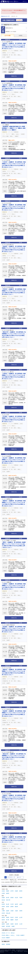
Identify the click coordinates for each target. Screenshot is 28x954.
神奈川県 (8, 900)
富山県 (7, 904)
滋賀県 (7, 910)
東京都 (3, 900)
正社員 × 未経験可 (20, 935)
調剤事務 (8, 944)
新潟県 (3, 904)
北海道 (3, 891)
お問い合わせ (20, 951)
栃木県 (7, 897)
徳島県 (3, 919)
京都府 (11, 910)
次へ (18, 877)
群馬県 (11, 897)
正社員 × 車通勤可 (6, 937)
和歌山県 (8, 913)
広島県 (16, 917)
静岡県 (11, 906)
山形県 (3, 893)
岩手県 (11, 891)
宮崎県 (3, 926)
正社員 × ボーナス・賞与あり (8, 932)
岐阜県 (7, 906)
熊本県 (16, 924)
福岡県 (3, 924)
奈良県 (3, 913)
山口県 (20, 917)
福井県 (16, 904)
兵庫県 (20, 910)
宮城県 (16, 891)
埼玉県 (16, 897)
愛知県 (16, 906)
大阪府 (16, 910)
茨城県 (3, 897)
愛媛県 (11, 919)
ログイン (25, 1)
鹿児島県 (8, 926)
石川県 (11, 904)
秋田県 (20, 891)
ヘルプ (15, 951)
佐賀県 (7, 924)
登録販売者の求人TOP (5, 16)
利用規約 (13, 950)
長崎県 (11, 924)
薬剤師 (3, 944)
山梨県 (20, 904)
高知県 (16, 919)
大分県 (20, 924)
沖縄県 (13, 926)
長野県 (3, 906)
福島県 (7, 893)
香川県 (7, 919)
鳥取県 (3, 917)
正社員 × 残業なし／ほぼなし (8, 935)
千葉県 (20, 897)
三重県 (3, 910)
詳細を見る (14, 76)
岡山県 (11, 917)
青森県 (7, 891)
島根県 (7, 917)
